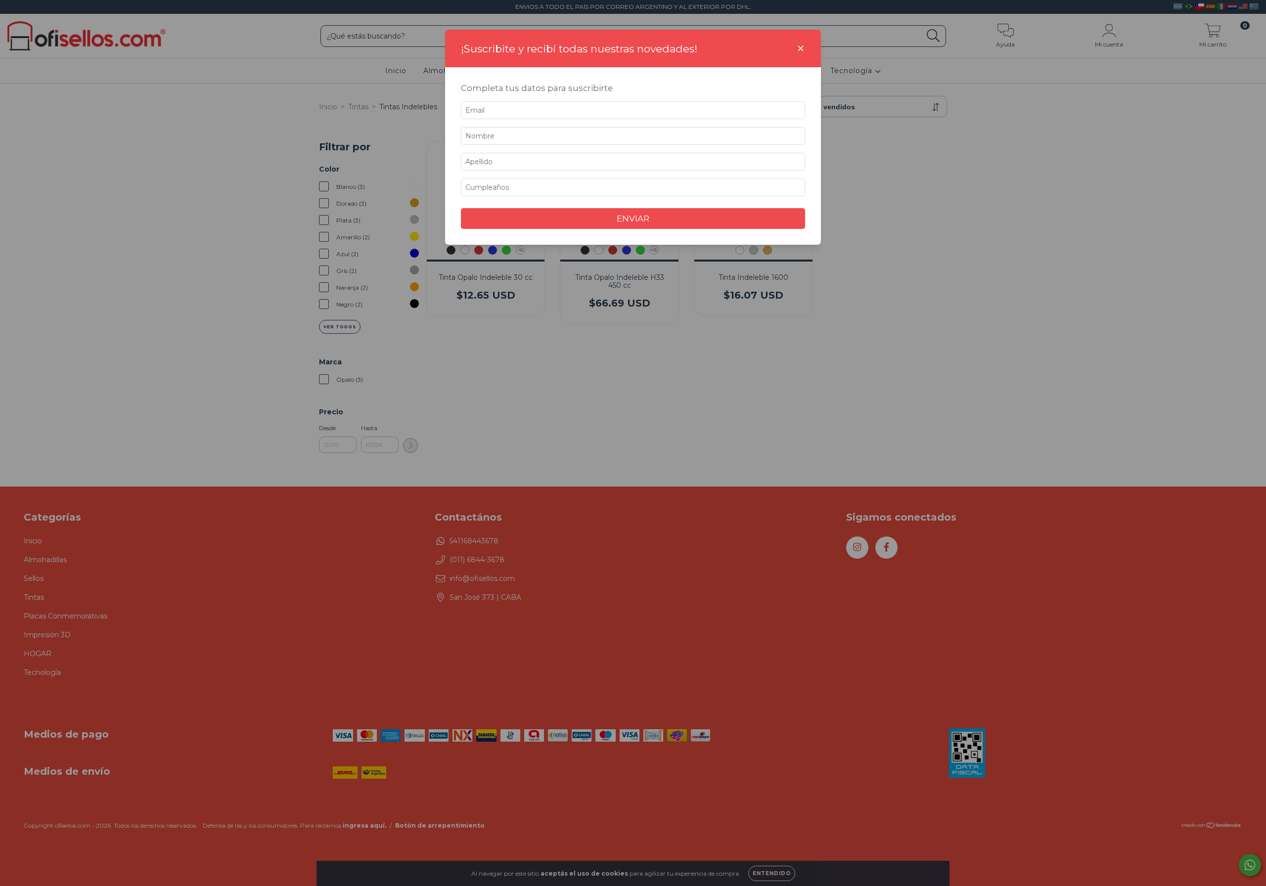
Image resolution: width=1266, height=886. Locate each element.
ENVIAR (633, 218)
